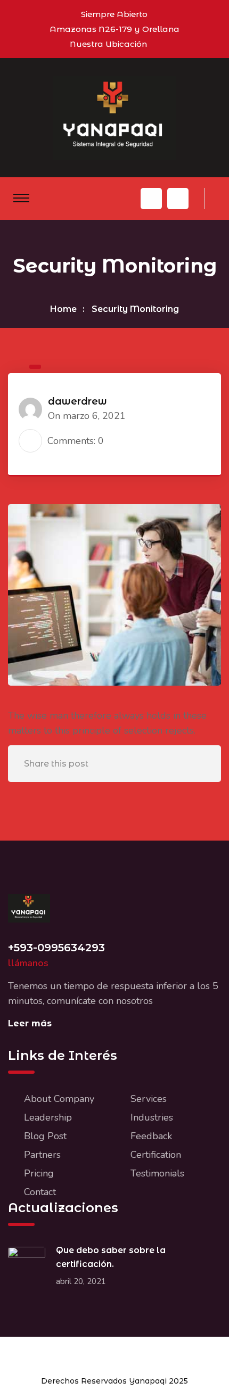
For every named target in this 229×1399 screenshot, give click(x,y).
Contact (40, 1192)
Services (148, 1098)
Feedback (151, 1136)
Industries (151, 1117)
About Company (59, 1098)
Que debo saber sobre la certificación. (111, 1257)
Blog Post (45, 1136)
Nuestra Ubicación (108, 44)
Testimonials (157, 1173)
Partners (42, 1154)
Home (63, 309)
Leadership (48, 1117)
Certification (155, 1154)
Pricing (39, 1173)
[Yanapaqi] (114, 117)
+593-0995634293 (56, 947)
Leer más (30, 1023)
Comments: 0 (75, 440)
